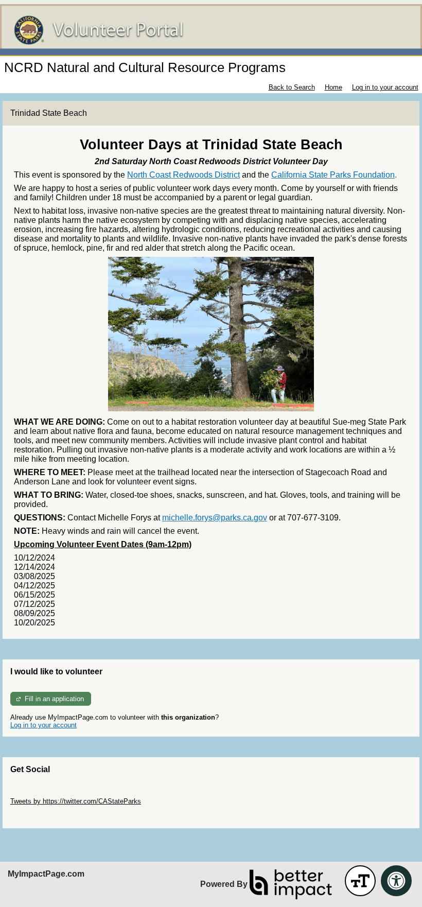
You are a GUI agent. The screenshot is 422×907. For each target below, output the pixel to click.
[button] (360, 880)
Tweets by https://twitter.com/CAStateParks (75, 801)
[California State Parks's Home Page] (211, 30)
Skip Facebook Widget (44, 817)
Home (333, 87)
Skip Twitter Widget (39, 793)
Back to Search (292, 87)
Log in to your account (385, 87)
